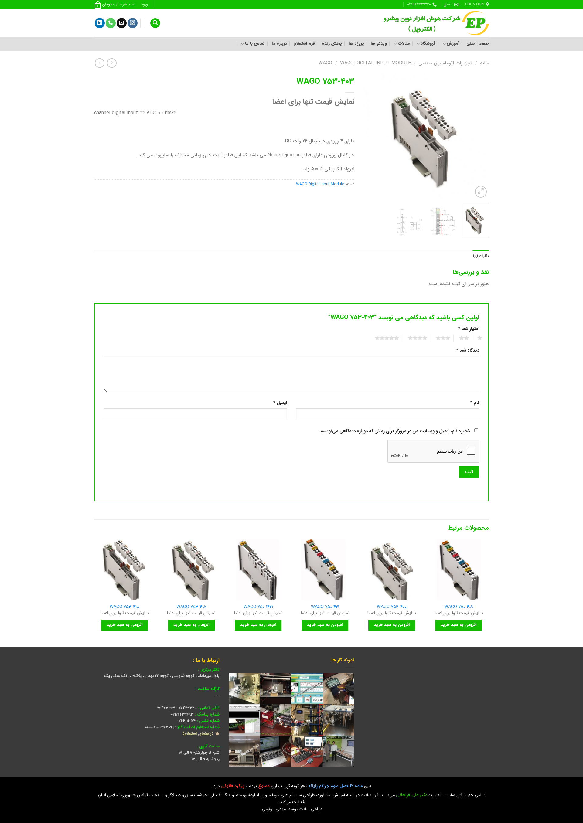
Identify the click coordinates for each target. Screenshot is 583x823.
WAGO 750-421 (325, 607)
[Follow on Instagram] (133, 23)
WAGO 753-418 (124, 607)
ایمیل (280, 403)
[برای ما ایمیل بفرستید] (122, 23)
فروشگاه (428, 43)
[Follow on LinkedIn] (100, 23)
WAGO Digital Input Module (375, 63)
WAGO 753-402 (191, 607)
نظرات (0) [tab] (481, 256)
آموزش (453, 43)
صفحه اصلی (477, 43)
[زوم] (481, 192)
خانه (484, 63)
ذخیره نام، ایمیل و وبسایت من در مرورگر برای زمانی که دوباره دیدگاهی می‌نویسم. (394, 431)
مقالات (404, 43)
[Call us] (111, 23)
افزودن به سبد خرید (458, 624)
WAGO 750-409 (458, 607)
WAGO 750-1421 (258, 607)
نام (474, 403)
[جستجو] (155, 23)
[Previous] (478, 136)
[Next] (369, 136)
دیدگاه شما (467, 350)
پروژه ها (356, 43)
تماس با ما (255, 43)
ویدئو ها (379, 43)
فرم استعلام (304, 43)
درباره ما (279, 43)
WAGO (325, 63)
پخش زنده (332, 43)
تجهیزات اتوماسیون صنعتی (445, 63)
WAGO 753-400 (391, 607)
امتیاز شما (468, 328)
